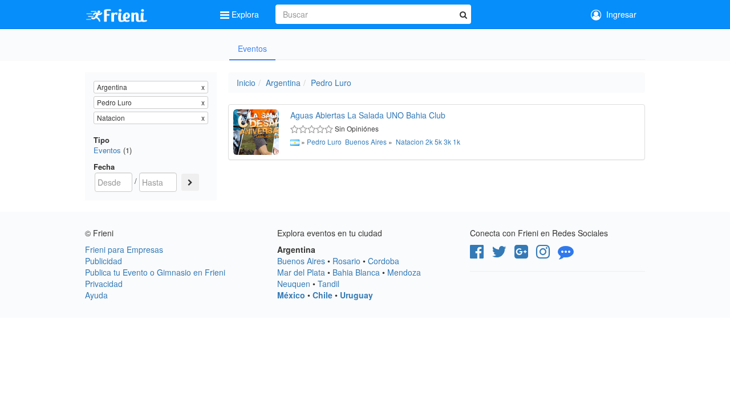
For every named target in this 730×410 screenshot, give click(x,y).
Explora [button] (245, 14)
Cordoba (383, 260)
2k (429, 141)
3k (447, 141)
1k (456, 141)
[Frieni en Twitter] (499, 254)
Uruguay (356, 295)
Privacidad (104, 283)
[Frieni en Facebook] (477, 254)
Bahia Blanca (356, 272)
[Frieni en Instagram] (543, 254)
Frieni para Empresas (124, 249)
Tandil (328, 283)
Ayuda (96, 295)
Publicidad (103, 260)
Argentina (283, 82)
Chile (322, 295)
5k (438, 141)
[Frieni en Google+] (521, 254)
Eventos (252, 48)
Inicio (246, 82)
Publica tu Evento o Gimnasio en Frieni (155, 272)
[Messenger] (566, 254)
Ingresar (619, 14)
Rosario (346, 260)
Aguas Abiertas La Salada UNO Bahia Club (367, 115)
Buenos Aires (366, 141)
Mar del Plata (301, 272)
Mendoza (404, 272)
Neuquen (293, 283)
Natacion (410, 141)
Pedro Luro (331, 82)
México (291, 295)
